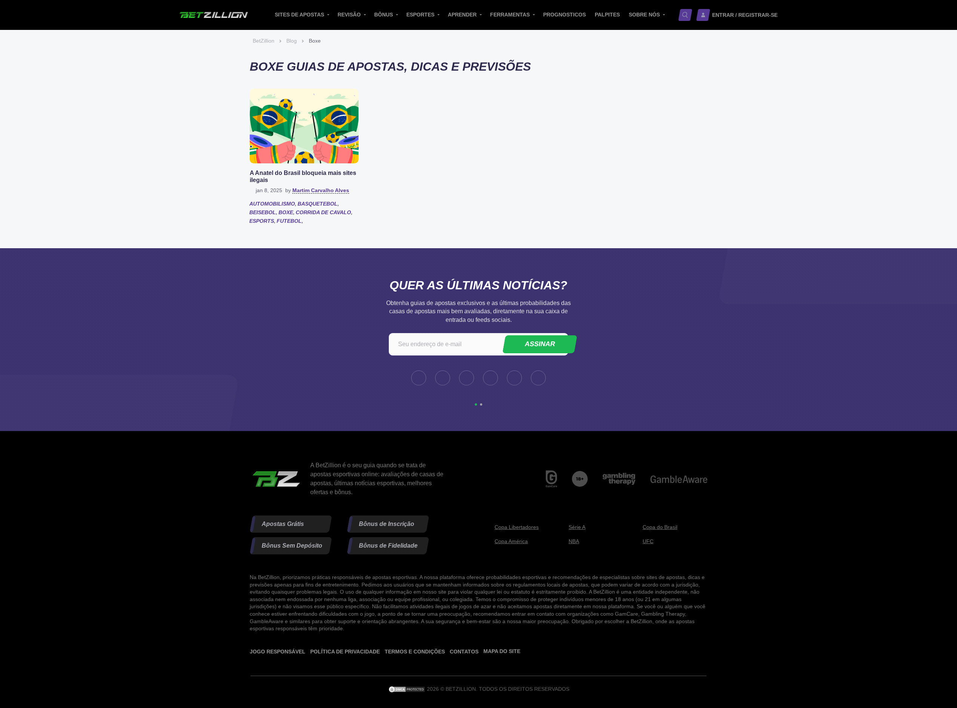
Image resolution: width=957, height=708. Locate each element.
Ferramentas (510, 15)
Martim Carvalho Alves (320, 190)
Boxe (286, 212)
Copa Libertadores (517, 527)
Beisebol (262, 212)
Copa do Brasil (660, 527)
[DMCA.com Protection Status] (407, 689)
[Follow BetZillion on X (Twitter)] (466, 377)
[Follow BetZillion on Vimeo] (490, 377)
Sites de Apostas (299, 15)
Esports (261, 221)
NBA (574, 541)
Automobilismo (272, 204)
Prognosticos (564, 15)
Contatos (464, 651)
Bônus (383, 15)
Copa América (511, 541)
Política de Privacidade (345, 651)
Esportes (420, 15)
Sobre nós (644, 15)
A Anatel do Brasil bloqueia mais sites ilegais (303, 176)
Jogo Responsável (277, 651)
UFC (648, 541)
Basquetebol (318, 204)
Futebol (289, 221)
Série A (577, 527)
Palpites (607, 15)
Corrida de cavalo (323, 212)
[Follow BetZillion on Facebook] (418, 377)
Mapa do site (501, 651)
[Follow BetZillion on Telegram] (442, 377)
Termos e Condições (415, 651)
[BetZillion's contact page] (538, 377)
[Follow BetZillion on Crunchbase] (514, 377)
